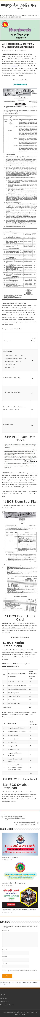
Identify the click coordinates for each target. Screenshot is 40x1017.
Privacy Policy (4, 1001)
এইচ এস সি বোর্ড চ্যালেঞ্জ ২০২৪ (10, 857)
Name (4, 950)
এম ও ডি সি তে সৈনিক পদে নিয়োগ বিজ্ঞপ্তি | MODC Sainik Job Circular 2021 (25, 823)
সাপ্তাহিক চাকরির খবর (20, 5)
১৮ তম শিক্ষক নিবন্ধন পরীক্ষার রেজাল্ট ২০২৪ (13, 883)
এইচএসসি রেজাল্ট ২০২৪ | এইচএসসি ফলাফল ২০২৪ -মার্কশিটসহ (19, 910)
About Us (3, 995)
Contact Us (3, 998)
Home (3, 15)
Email (4, 956)
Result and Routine (11, 15)
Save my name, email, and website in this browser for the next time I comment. (19, 971)
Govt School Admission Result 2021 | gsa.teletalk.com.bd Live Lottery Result (15, 817)
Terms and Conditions (6, 1005)
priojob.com (14, 66)
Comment (5, 930)
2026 (23, 1014)
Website (4, 963)
